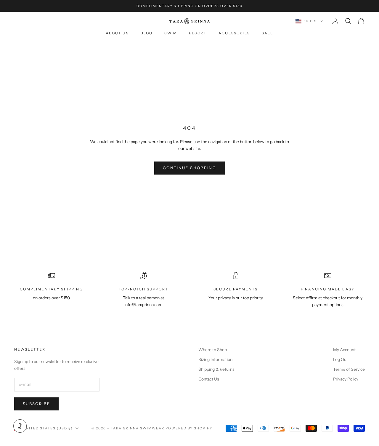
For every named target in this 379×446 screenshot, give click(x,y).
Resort (198, 33)
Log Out (340, 359)
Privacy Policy (345, 379)
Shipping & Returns (216, 369)
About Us (117, 33)
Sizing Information (215, 359)
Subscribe (36, 403)
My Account (344, 349)
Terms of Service (349, 369)
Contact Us (208, 379)
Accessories (234, 33)
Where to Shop (212, 349)
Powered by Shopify (189, 428)
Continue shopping (189, 167)
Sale (268, 33)
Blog (147, 33)
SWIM (170, 33)
